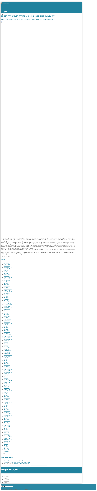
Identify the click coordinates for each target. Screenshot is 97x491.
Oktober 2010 (7, 438)
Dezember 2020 (8, 335)
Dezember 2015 (8, 401)
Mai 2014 (6, 418)
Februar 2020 (7, 347)
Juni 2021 (6, 326)
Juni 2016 (6, 393)
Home (2, 19)
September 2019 (8, 355)
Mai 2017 (6, 385)
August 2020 (7, 340)
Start (5, 11)
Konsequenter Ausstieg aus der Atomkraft (20, 462)
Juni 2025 (6, 271)
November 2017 (8, 381)
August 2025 (7, 269)
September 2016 (8, 391)
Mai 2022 (6, 312)
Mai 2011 (6, 428)
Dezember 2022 (8, 303)
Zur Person (6, 13)
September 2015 (8, 402)
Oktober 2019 (7, 353)
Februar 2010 (7, 449)
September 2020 (8, 339)
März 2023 (6, 300)
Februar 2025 (7, 274)
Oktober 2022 (7, 306)
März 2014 (6, 419)
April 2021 (6, 329)
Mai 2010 (6, 445)
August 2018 (7, 373)
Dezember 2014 (8, 414)
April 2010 (6, 447)
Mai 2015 (6, 406)
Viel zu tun (6, 18)
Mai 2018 (6, 378)
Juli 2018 (6, 375)
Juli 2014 (6, 416)
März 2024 (6, 284)
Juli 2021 (6, 325)
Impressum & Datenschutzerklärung (11, 469)
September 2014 (8, 415)
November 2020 (8, 336)
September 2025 (8, 267)
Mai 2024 (6, 283)
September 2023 (8, 291)
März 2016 (6, 396)
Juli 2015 (6, 403)
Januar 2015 (6, 412)
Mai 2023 (6, 297)
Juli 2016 (6, 392)
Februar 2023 (7, 302)
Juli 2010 (6, 442)
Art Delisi (6, 462)
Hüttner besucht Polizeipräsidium (39, 465)
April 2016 (6, 395)
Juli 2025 (6, 270)
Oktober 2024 (7, 279)
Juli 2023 (6, 294)
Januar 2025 (6, 276)
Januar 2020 (6, 349)
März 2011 (6, 431)
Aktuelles (6, 14)
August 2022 (7, 309)
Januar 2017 (6, 388)
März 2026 (6, 263)
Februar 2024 (7, 286)
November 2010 (8, 437)
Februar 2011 (7, 432)
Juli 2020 (6, 342)
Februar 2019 (7, 365)
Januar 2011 (6, 434)
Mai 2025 (6, 273)
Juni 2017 (6, 383)
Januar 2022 (6, 317)
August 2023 (7, 293)
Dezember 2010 (8, 435)
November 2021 (8, 320)
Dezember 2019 (8, 350)
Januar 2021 (6, 333)
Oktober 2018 (7, 370)
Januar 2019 (6, 366)
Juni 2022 (6, 310)
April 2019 (6, 362)
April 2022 (6, 313)
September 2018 (8, 372)
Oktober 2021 (7, 322)
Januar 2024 (6, 287)
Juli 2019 (6, 358)
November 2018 (8, 369)
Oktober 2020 (7, 337)
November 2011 (8, 425)
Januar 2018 (6, 379)
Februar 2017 (7, 386)
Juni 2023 (6, 296)
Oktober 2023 (7, 290)
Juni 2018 (6, 376)
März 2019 (6, 363)
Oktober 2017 (7, 382)
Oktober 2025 (7, 266)
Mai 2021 (6, 327)
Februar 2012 (7, 424)
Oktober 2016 (7, 389)
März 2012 (6, 422)
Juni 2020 (6, 343)
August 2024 (7, 280)
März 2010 (6, 448)
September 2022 (8, 307)
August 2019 (7, 356)
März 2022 (6, 314)
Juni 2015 (6, 405)
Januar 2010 (6, 451)
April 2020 (6, 346)
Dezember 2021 (8, 319)
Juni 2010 (6, 444)
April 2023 (6, 299)
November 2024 (8, 277)
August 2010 (7, 441)
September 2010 (8, 439)
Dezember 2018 (8, 368)
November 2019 (8, 352)
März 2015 (6, 409)
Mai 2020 (6, 345)
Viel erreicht (6, 479)
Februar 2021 (7, 332)
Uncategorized (13, 19)
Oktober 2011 (7, 426)
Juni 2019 (6, 359)
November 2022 (8, 304)
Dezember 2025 (8, 264)
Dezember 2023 (8, 289)
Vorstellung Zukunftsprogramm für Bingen (24, 460)
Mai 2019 (6, 360)
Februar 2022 (7, 316)
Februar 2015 (7, 411)
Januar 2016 (6, 399)
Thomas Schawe (8, 460)
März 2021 (6, 330)
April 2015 (6, 408)
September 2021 (8, 323)
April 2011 (6, 429)
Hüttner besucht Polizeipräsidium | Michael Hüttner (16, 465)
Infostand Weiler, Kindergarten (21, 463)
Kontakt (6, 482)
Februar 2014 (7, 421)
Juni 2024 (6, 281)
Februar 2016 (7, 398)
